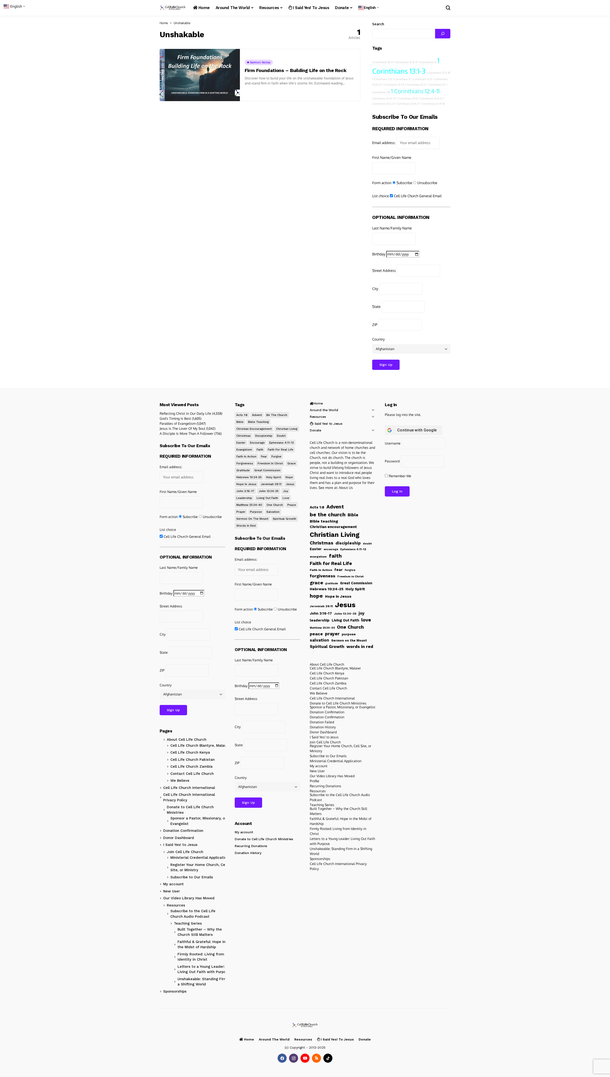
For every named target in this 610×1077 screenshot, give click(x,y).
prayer (240, 511)
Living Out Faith (267, 498)
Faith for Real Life (280, 449)
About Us (346, 488)
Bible (240, 422)
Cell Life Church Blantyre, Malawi (199, 745)
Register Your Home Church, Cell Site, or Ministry (198, 867)
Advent (257, 415)
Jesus (290, 484)
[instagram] (293, 1058)
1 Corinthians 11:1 (436, 84)
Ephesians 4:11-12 (281, 442)
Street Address (384, 270)
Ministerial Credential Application (199, 857)
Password (392, 461)
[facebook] (282, 1058)
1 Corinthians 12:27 (415, 84)
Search (378, 24)
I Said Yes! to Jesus (180, 845)
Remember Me (399, 476)
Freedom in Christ (270, 463)
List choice (380, 196)
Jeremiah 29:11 (271, 484)
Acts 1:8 (242, 415)
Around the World (324, 410)
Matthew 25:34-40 (249, 505)
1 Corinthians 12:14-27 (407, 103)
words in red (246, 525)
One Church (275, 505)
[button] (369, 8)
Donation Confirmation (183, 830)
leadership (244, 498)
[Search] (442, 33)
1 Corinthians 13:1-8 (393, 84)
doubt (281, 435)
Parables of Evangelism (178, 423)
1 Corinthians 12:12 (422, 79)
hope (289, 477)
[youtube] (305, 1058)
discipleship (263, 435)
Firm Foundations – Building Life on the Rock (295, 70)
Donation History (248, 853)
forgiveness (244, 463)
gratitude (243, 470)
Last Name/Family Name (392, 228)
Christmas (243, 435)
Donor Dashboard (178, 838)
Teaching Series (188, 923)
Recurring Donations (251, 846)
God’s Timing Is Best (175, 418)
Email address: (384, 142)
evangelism (244, 449)
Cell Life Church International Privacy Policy (189, 797)
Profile (314, 781)
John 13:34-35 (269, 491)
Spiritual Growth (284, 518)
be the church (276, 415)
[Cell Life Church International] (173, 7)
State (376, 306)
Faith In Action (246, 456)
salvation (273, 511)
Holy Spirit (273, 477)
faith (260, 449)
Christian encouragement (254, 428)
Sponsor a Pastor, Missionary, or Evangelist (198, 821)
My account (173, 884)
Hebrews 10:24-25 (249, 477)
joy (285, 491)
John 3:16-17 (245, 491)
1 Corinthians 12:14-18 (433, 103)
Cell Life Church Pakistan (192, 759)
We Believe (179, 780)
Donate (315, 430)
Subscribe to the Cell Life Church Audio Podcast (192, 914)
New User (171, 891)
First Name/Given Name (391, 157)
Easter (240, 442)
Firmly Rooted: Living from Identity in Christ (201, 957)
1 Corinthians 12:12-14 (406, 62)
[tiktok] (327, 1058)
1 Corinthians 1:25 (382, 79)
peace (291, 505)
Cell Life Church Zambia (191, 766)
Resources (176, 905)
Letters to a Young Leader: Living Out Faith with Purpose (204, 969)
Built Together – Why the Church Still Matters (200, 932)
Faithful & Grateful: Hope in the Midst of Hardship (201, 944)
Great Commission (267, 470)
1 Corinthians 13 (402, 79)
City (375, 288)
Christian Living (286, 428)
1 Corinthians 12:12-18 (438, 72)
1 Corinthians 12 (427, 62)
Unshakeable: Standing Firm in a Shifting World (204, 982)
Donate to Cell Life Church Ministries (190, 810)
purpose (256, 511)
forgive (276, 456)
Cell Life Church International (189, 788)
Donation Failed (322, 722)
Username (393, 443)
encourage (257, 442)
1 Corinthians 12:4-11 (415, 91)
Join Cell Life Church (185, 852)
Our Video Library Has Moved (188, 898)
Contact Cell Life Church (192, 774)
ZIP (374, 324)
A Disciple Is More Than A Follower (186, 433)
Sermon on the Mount (252, 518)
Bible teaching (258, 422)
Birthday (378, 254)
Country (378, 339)
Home (164, 23)
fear (264, 456)
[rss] (316, 1058)
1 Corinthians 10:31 (382, 62)
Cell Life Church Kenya (190, 752)
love (286, 498)
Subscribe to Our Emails (191, 877)
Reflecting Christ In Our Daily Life (185, 413)
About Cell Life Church (186, 739)
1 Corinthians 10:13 (407, 98)
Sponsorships (175, 991)
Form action (381, 183)
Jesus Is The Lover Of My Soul (182, 428)
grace (291, 463)
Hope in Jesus (246, 484)
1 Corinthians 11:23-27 (431, 98)
